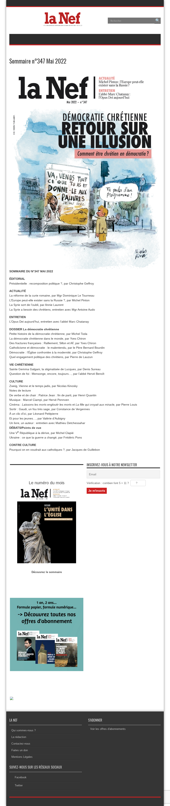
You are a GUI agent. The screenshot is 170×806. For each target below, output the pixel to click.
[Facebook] (152, 3)
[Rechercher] (157, 21)
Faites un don (19, 750)
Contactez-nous (20, 743)
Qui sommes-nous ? (23, 730)
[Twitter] (157, 3)
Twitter (19, 785)
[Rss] (147, 3)
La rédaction (18, 737)
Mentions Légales (22, 756)
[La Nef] (63, 24)
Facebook (21, 777)
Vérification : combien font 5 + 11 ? (108, 483)
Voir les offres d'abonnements (108, 728)
